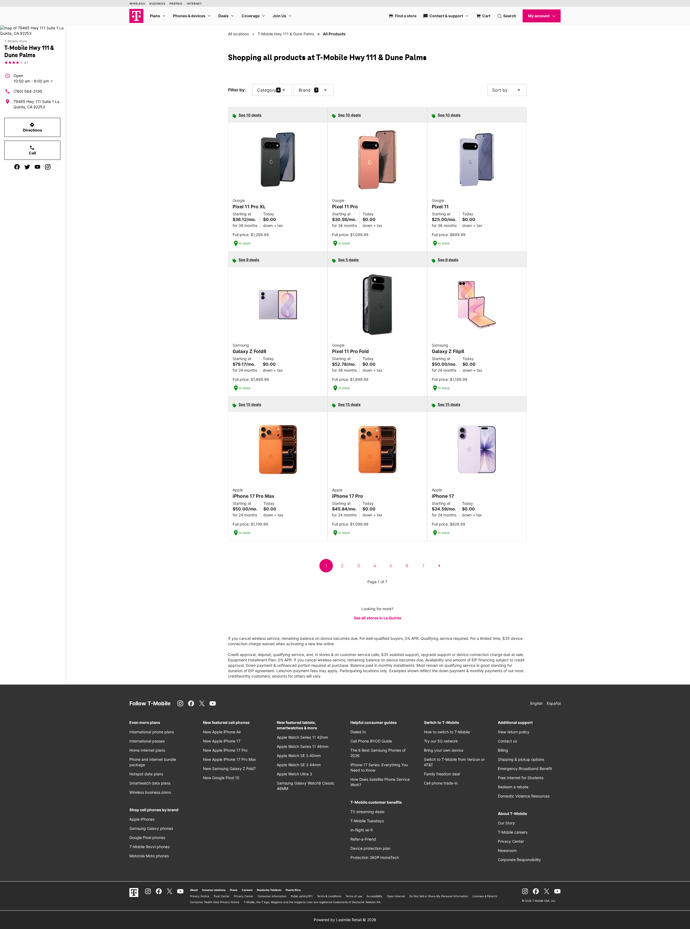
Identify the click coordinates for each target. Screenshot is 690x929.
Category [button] (266, 90)
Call (32, 150)
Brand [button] (304, 90)
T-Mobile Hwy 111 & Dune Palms (286, 34)
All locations (238, 34)
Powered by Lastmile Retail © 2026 (345, 919)
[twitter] (27, 167)
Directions (32, 127)
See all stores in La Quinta (377, 618)
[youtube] (37, 167)
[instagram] (47, 167)
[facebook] (17, 167)
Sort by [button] (507, 90)
